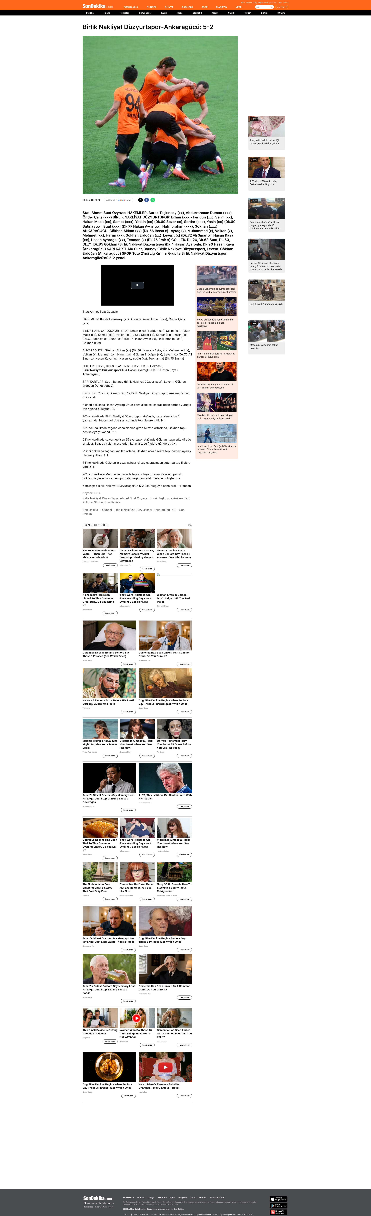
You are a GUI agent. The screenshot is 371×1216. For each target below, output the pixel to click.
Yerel (192, 1197)
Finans (106, 13)
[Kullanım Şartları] (130, 1214)
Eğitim (264, 13)
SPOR (204, 7)
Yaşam (215, 13)
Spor (172, 1197)
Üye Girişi (280, 7)
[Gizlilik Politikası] (146, 1214)
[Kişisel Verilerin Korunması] (206, 1214)
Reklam (97, 1207)
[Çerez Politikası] (186, 1214)
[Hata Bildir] (248, 1214)
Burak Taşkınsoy (111, 319)
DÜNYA (169, 7)
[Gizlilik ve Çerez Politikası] (166, 1214)
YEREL (239, 7)
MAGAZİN (221, 7)
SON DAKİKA (131, 7)
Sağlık (231, 13)
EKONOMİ (187, 7)
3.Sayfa (281, 13)
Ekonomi (162, 1197)
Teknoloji (124, 13)
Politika (90, 13)
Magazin (182, 1197)
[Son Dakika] (98, 6)
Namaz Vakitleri (217, 1197)
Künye (111, 1207)
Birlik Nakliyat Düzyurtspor (101, 370)
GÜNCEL (151, 7)
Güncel (140, 1197)
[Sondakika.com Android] (279, 1205)
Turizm (247, 13)
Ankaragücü (91, 374)
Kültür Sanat (145, 13)
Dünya (151, 1197)
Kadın (164, 13)
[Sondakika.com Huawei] (279, 1212)
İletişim (104, 1207)
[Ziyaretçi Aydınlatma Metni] (230, 1214)
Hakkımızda (88, 1207)
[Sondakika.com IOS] (279, 1199)
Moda (179, 13)
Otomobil (197, 13)
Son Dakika (128, 1197)
